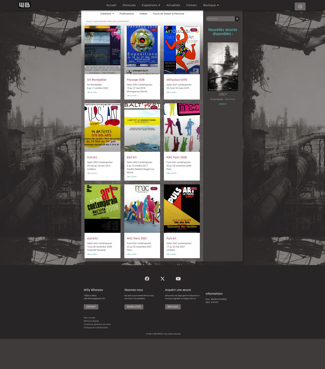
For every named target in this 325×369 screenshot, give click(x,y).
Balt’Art (132, 157)
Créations (105, 13)
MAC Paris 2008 (176, 157)
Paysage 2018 (135, 80)
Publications (127, 13)
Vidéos (143, 13)
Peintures (129, 5)
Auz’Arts (92, 238)
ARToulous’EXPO (176, 80)
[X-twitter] (163, 279)
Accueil (111, 5)
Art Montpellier (97, 80)
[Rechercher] (237, 18)
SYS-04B (223, 76)
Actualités (173, 5)
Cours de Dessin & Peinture (168, 13)
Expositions (149, 5)
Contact (191, 5)
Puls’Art (92, 157)
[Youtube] (178, 279)
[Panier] (300, 6)
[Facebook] (147, 279)
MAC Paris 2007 (137, 238)
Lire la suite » (92, 92)
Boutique (209, 5)
